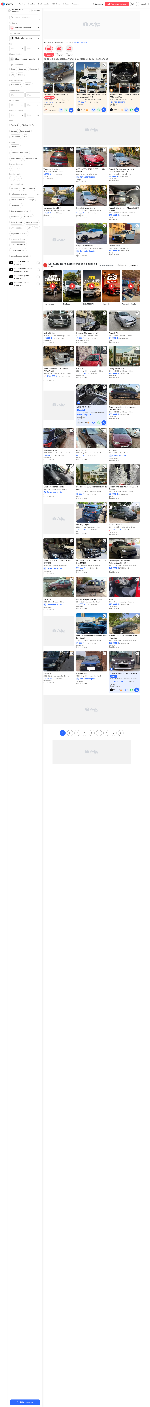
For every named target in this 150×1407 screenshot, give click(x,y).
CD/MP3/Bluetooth (18, 245)
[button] (16, 95)
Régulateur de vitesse (19, 233)
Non (18, 178)
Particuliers (15, 188)
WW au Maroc (16, 158)
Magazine (75, 4)
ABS (30, 228)
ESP (37, 228)
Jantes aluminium (17, 200)
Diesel (13, 69)
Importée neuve (31, 158)
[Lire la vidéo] (52, 286)
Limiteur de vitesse (18, 239)
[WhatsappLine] (66, 110)
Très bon (25, 125)
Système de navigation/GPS (20, 211)
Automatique (16, 85)
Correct (14, 131)
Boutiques (66, 4)
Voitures (68, 42)
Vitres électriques (17, 228)
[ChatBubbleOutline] (60, 110)
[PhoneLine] (71, 110)
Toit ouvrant (15, 217)
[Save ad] (71, 65)
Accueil (49, 42)
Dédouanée (15, 147)
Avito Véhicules (59, 42)
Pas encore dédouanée (19, 153)
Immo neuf (31, 4)
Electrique (33, 69)
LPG (12, 75)
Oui (12, 178)
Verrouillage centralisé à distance (20, 256)
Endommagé (25, 131)
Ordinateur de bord (18, 250)
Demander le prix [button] (87, 177)
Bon (33, 125)
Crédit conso (56, 4)
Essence (22, 69)
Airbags (31, 200)
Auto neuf (22, 4)
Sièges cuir (28, 217)
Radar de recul (16, 222)
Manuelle (28, 85)
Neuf (25, 137)
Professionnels (29, 188)
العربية (143, 4)
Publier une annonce (118, 4)
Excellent (14, 125)
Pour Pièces (15, 137)
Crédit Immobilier (43, 4)
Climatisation (16, 205)
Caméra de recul (32, 222)
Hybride (20, 75)
